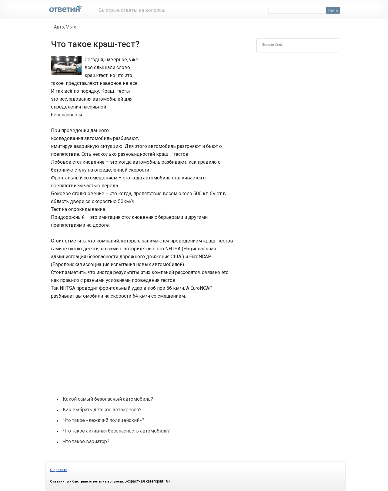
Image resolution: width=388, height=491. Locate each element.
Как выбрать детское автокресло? (102, 410)
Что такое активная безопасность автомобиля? (116, 431)
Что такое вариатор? (86, 441)
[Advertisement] (185, 96)
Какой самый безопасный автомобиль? (108, 399)
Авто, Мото (65, 27)
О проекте (58, 470)
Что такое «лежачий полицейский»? (103, 420)
